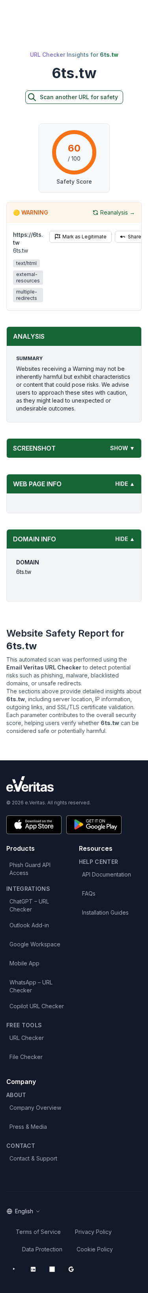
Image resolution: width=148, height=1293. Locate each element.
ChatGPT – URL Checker (29, 905)
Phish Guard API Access (30, 868)
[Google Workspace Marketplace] (71, 1269)
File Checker (26, 1056)
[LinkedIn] (33, 1269)
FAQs (89, 893)
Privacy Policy (93, 1231)
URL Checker (26, 1037)
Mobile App (24, 963)
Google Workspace (34, 944)
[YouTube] (14, 1269)
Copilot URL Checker (36, 1006)
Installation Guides (105, 912)
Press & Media (28, 1126)
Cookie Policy (95, 1249)
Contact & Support (33, 1158)
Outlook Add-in (29, 925)
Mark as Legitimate (84, 237)
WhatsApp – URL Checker (30, 986)
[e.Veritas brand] (74, 784)
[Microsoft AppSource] (52, 1269)
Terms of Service (38, 1231)
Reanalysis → (117, 212)
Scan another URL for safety (79, 97)
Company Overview (35, 1107)
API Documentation (106, 874)
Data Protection (42, 1249)
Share (134, 237)
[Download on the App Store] (34, 824)
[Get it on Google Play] (94, 824)
